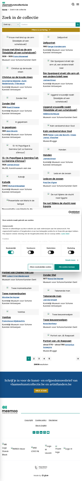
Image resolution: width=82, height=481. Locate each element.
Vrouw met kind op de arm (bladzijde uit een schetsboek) (19, 51)
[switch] (31, 252)
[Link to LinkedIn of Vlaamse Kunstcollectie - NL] (41, 432)
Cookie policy (40, 420)
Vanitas (6, 317)
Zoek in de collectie (18, 10)
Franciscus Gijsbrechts (13, 321)
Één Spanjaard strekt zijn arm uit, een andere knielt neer (61, 75)
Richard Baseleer (16, 186)
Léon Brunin (12, 131)
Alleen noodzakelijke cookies (40, 267)
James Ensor (49, 80)
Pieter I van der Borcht (58, 135)
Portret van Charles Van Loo (18, 272)
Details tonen (70, 260)
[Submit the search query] (78, 24)
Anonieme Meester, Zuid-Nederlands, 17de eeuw (14, 82)
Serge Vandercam (57, 46)
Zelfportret (49, 42)
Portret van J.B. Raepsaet (57, 340)
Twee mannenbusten (14, 293)
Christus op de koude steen (17, 77)
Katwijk (6, 182)
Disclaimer (53, 420)
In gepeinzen (9, 127)
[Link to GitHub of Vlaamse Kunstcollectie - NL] (44, 432)
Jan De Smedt (50, 299)
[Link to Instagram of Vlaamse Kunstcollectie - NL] (37, 432)
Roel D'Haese (13, 107)
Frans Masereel (20, 56)
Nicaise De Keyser (10, 297)
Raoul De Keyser (55, 278)
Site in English (41, 425)
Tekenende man (52, 296)
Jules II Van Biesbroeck (18, 276)
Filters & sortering (39, 30)
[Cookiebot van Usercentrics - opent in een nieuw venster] (70, 212)
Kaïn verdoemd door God (57, 131)
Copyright (29, 420)
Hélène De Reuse (51, 113)
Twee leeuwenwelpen (55, 319)
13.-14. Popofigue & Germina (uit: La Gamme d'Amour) (20, 159)
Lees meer (65, 234)
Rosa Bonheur (50, 323)
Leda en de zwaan (53, 178)
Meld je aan (41, 390)
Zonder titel (8, 103)
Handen (47, 155)
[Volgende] (78, 359)
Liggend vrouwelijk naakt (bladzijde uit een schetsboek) (60, 108)
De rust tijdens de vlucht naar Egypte (59, 205)
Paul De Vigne (50, 182)
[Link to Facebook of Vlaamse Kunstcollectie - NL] (34, 432)
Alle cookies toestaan (67, 267)
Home (4, 10)
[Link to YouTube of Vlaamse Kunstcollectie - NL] (48, 432)
